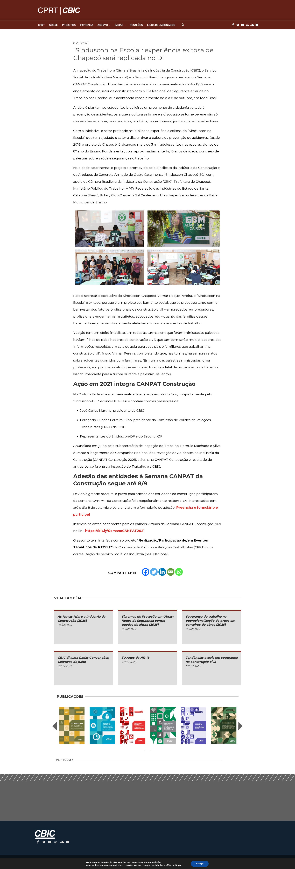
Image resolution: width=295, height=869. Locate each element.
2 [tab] (150, 750)
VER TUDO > (64, 760)
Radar (119, 25)
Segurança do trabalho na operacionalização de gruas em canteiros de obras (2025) (210, 621)
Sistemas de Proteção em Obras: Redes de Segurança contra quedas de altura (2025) (147, 621)
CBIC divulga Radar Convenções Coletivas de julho (83, 660)
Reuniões (136, 25)
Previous (54, 726)
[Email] (170, 572)
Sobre (53, 25)
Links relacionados (161, 25)
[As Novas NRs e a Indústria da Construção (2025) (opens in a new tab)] (72, 725)
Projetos (69, 25)
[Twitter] (154, 572)
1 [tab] (145, 750)
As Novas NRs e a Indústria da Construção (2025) (81, 618)
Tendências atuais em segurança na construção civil (212, 660)
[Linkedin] (162, 572)
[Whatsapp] (179, 572)
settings (176, 865)
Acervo (102, 25)
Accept (199, 863)
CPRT (41, 25)
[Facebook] (145, 572)
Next (240, 726)
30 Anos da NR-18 (135, 658)
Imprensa (86, 25)
